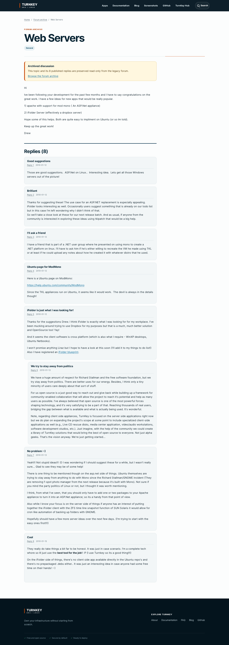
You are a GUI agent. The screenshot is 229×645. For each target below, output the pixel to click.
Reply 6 (34, 370)
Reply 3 (30, 237)
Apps (105, 5)
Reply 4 (30, 271)
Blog (136, 5)
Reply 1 (30, 165)
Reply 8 (30, 541)
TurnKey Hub (182, 5)
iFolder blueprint (68, 352)
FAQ (183, 620)
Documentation (121, 5)
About (154, 620)
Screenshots (151, 5)
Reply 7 (30, 455)
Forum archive (40, 19)
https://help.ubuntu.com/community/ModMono (55, 285)
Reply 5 (30, 314)
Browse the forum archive (43, 76)
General (29, 48)
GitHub (167, 5)
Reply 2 (30, 195)
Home (27, 19)
